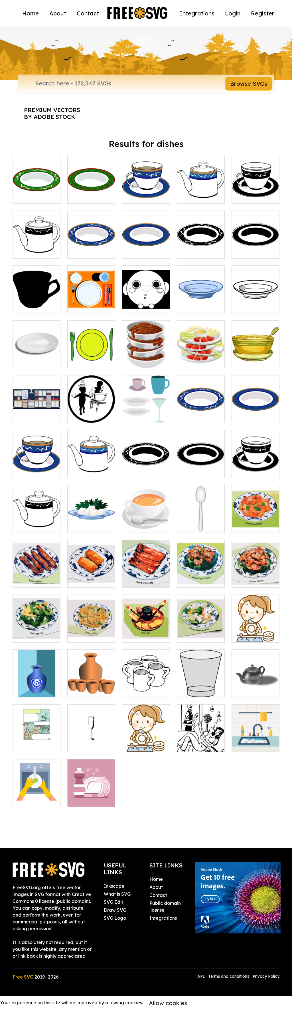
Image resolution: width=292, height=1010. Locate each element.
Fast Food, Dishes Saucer (255, 411)
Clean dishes (87, 799)
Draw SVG (115, 910)
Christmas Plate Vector (91, 192)
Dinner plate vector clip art (255, 247)
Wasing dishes (198, 744)
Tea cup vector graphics (146, 192)
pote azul (29, 689)
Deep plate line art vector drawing (255, 298)
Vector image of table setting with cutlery (91, 298)
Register (262, 13)
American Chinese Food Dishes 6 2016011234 (37, 624)
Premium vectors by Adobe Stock (52, 113)
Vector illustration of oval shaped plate (36, 350)
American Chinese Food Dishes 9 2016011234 (201, 624)
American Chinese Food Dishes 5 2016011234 (256, 569)
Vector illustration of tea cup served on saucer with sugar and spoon (146, 508)
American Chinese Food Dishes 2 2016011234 (91, 569)
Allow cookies (168, 1003)
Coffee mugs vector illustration (146, 682)
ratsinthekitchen (36, 744)
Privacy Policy (266, 976)
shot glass (194, 689)
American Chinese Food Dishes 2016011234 (256, 514)
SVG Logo (115, 918)
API (201, 976)
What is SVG (117, 894)
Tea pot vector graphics (201, 192)
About (57, 13)
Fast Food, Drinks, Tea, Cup (36, 466)
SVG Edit (113, 902)
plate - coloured (91, 521)
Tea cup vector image (255, 192)
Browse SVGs (248, 83)
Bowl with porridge (255, 357)
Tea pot (246, 689)
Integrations (197, 13)
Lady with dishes (146, 741)
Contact (88, 13)
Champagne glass (91, 741)
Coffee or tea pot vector (37, 247)
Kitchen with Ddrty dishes (255, 741)
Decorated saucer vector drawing (91, 243)
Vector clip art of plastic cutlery (91, 353)
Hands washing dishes (37, 795)
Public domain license (165, 906)
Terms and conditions (228, 976)
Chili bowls (139, 360)
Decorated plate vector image (200, 243)
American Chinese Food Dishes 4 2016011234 (201, 569)
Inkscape (114, 886)
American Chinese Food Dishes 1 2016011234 (37, 569)
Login (232, 13)
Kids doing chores (91, 411)
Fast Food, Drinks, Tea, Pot (91, 466)
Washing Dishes (255, 634)
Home (30, 13)
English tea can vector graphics (146, 302)
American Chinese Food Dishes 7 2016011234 (91, 624)
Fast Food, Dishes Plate (200, 411)
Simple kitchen (35, 415)
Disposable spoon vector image (200, 518)
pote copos (86, 689)
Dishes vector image (146, 411)
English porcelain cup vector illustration (36, 295)
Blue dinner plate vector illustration (146, 243)
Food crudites (198, 360)
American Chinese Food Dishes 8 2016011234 (146, 624)
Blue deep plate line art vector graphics (201, 298)
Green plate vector (36, 192)
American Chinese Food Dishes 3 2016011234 (146, 569)
